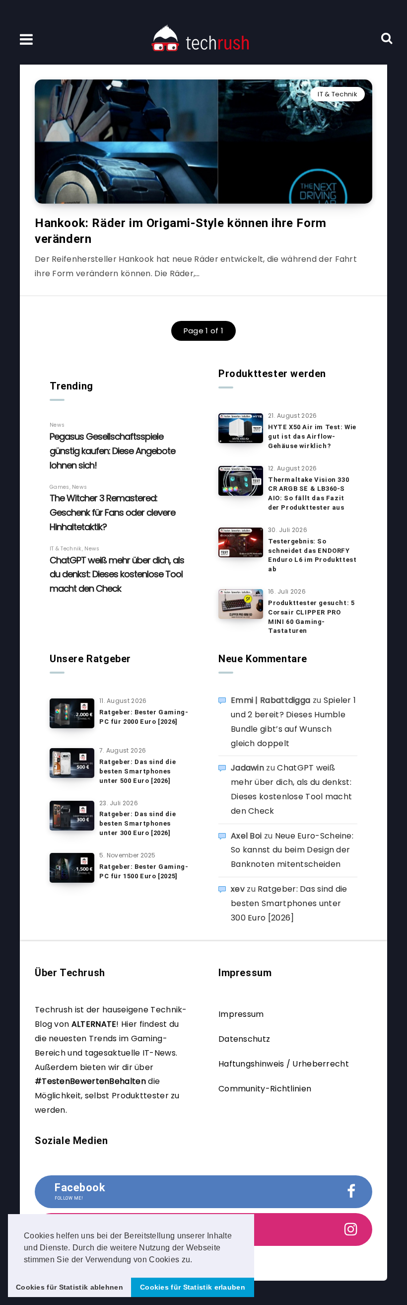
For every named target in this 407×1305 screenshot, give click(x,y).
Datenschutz (244, 1039)
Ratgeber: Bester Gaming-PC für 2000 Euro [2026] (143, 716)
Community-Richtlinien (264, 1088)
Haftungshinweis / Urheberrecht (283, 1064)
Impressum (241, 1014)
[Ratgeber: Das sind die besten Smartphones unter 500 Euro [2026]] (72, 763)
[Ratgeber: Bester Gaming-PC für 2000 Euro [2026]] (72, 713)
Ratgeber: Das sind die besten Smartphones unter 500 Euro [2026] (137, 771)
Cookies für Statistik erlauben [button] (192, 1287)
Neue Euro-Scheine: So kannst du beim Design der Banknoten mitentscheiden (292, 850)
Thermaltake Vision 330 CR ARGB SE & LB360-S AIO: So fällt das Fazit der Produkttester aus (308, 494)
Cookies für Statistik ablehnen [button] (69, 1287)
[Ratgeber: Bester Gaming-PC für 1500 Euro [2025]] (72, 868)
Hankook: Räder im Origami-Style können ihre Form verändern (181, 231)
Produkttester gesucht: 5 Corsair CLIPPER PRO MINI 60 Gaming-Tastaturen (311, 617)
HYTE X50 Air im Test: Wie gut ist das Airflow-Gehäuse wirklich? (312, 436)
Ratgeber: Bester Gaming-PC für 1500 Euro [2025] (143, 871)
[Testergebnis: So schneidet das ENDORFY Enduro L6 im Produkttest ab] (240, 542)
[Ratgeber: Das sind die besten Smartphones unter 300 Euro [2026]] (72, 816)
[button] (196, 1260)
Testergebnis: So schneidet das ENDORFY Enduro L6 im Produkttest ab (312, 555)
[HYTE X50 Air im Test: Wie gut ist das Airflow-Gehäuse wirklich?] (240, 428)
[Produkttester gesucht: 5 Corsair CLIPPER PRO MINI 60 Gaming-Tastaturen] (240, 604)
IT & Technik (337, 94)
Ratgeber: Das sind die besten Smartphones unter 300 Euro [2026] (137, 823)
